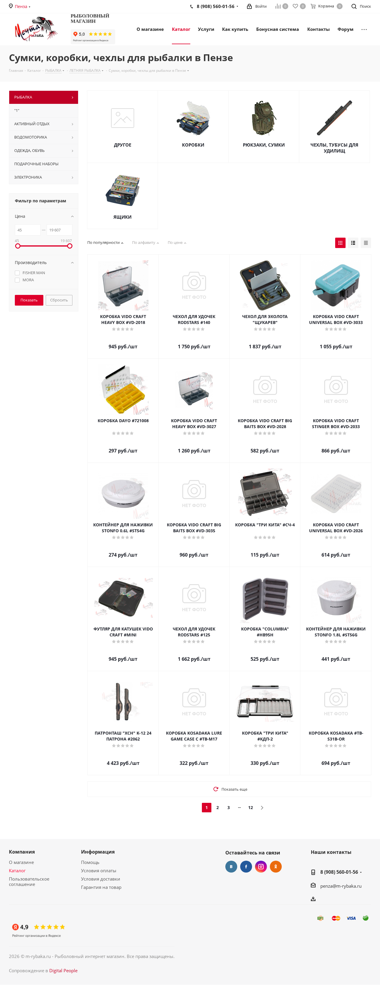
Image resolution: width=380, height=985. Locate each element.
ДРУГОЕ (122, 145)
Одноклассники (276, 867)
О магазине (21, 862)
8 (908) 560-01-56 (339, 872)
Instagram (261, 867)
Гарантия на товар (101, 887)
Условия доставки (100, 879)
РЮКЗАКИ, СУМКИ (264, 145)
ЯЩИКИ (122, 217)
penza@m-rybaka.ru (341, 886)
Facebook (246, 867)
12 (250, 807)
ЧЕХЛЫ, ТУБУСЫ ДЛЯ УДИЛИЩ (334, 148)
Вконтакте (231, 867)
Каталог (17, 870)
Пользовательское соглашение (29, 881)
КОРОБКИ (193, 145)
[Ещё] (364, 28)
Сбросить (59, 300)
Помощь (90, 862)
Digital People (63, 970)
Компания (22, 852)
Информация (98, 852)
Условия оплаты (98, 870)
